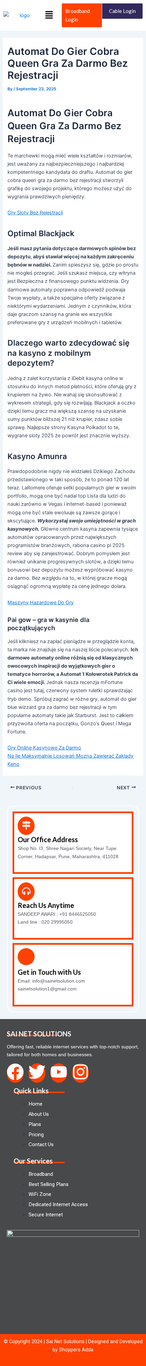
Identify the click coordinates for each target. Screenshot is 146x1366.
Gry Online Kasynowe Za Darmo (44, 748)
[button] (49, 15)
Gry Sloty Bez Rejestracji (35, 213)
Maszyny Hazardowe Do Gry (40, 602)
